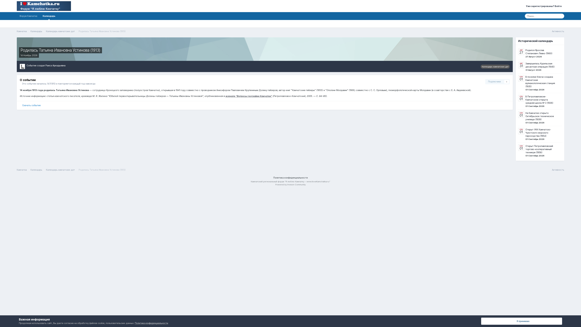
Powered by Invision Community (290, 184)
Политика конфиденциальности (290, 177)
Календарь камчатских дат (495, 66)
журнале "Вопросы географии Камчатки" (248, 96)
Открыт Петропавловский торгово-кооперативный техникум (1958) (539, 149)
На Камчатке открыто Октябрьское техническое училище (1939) (539, 116)
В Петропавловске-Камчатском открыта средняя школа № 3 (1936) (539, 99)
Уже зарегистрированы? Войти (544, 6)
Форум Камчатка (28, 16)
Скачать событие (31, 105)
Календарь (49, 16)
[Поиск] (561, 16)
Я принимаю (522, 321)
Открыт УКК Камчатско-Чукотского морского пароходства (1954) (538, 132)
